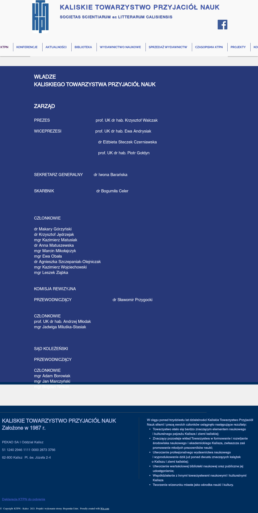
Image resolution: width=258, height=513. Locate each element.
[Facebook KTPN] (222, 24)
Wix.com (104, 508)
